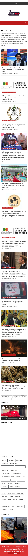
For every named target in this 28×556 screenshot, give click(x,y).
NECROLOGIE (20, 493)
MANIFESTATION (12, 297)
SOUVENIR (16, 503)
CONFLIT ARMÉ (12, 120)
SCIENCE (15, 499)
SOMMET (10, 503)
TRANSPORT (4, 509)
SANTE (10, 207)
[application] (14, 412)
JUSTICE (3, 493)
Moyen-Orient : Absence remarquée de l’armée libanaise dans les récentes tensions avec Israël (13, 125)
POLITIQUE (11, 148)
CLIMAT (22, 466)
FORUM (11, 486)
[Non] (26, 550)
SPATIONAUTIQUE (6, 506)
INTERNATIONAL (15, 489)
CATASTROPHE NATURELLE (7, 466)
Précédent (4, 396)
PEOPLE (11, 496)
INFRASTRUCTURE (6, 489)
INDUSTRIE (17, 486)
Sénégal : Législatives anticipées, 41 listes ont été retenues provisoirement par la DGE (13, 185)
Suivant (20, 399)
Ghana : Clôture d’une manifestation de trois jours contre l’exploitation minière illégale (13, 302)
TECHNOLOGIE (12, 92)
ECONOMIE (11, 237)
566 (20, 396)
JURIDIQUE (23, 489)
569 (7, 399)
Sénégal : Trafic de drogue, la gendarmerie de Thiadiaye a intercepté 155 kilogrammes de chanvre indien (13, 387)
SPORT (13, 506)
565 (17, 396)
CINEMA (17, 466)
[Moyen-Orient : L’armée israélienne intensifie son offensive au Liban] (14, 348)
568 (25, 396)
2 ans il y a (15, 73)
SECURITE (11, 381)
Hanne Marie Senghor (7, 73)
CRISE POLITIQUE (5, 480)
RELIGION (4, 499)
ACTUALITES (5, 64)
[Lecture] (3, 418)
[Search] (25, 23)
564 (14, 396)
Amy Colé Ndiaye (6, 101)
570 (10, 399)
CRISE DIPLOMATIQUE (20, 476)
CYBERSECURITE (21, 480)
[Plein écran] (25, 418)
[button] (2, 23)
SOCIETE (4, 503)
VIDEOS (11, 509)
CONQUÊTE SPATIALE (6, 473)
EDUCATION (11, 325)
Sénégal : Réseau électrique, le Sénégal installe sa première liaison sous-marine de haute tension (14, 97)
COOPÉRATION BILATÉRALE (8, 476)
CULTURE (13, 480)
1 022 (15, 399)
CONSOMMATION (17, 473)
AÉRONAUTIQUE (13, 463)
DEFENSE (4, 483)
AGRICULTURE (19, 460)
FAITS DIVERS (5, 486)
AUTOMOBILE (5, 463)
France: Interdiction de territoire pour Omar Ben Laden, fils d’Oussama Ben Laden (13, 69)
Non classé (4, 496)
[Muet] (22, 418)
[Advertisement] (14, 439)
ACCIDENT (4, 460)
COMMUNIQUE (5, 470)
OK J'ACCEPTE (14, 553)
